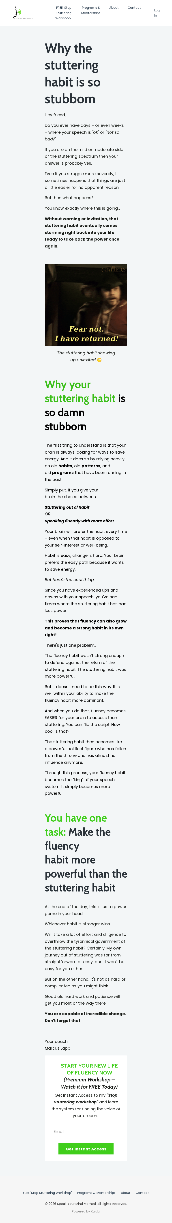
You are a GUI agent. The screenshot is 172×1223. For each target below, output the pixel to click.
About (114, 7)
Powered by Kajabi (86, 1211)
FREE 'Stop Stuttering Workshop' (63, 13)
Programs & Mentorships (90, 10)
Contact (134, 7)
